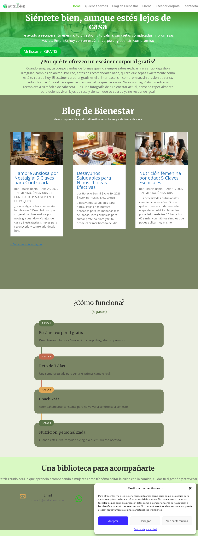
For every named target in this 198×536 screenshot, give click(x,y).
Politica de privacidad (145, 529)
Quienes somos (96, 6)
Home (76, 6)
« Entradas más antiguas (26, 244)
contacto (191, 6)
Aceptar (113, 521)
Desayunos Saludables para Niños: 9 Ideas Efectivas (94, 180)
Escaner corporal (168, 6)
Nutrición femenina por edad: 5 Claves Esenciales (160, 178)
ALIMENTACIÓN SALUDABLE (34, 193)
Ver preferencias (177, 521)
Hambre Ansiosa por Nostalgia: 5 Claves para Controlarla (36, 178)
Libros (146, 6)
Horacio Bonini (29, 189)
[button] (190, 488)
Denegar (145, 521)
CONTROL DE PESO (26, 197)
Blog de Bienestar (125, 6)
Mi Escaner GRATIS (40, 51)
